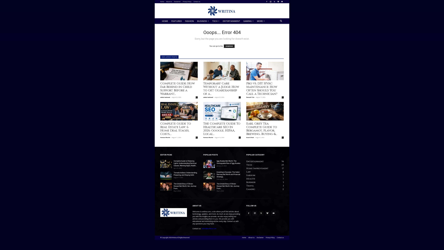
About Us (169, 1)
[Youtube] (282, 1)
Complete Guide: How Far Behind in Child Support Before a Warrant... (177, 88)
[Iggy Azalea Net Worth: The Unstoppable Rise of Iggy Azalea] (209, 164)
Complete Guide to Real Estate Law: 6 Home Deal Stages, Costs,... (175, 129)
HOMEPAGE (229, 46)
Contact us (197, 1)
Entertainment (231, 21)
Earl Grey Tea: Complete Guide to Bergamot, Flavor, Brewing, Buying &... (261, 129)
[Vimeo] (278, 1)
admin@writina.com (208, 228)
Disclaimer (177, 1)
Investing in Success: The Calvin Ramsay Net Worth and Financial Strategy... (228, 174)
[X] (274, 1)
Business (202, 21)
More (260, 21)
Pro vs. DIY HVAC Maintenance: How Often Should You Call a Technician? (262, 88)
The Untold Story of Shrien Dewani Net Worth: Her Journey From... (185, 186)
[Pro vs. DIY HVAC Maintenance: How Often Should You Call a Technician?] (265, 71)
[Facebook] (266, 1)
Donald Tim (250, 97)
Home (162, 1)
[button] (281, 21)
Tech (214, 21)
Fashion (189, 21)
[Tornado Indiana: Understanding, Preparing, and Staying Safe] (166, 176)
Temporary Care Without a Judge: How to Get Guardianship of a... (221, 88)
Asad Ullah (250, 137)
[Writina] (222, 11)
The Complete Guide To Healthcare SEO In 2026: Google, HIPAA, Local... (221, 129)
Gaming (247, 21)
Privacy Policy (187, 1)
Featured (176, 21)
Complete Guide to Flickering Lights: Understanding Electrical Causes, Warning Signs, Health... (185, 163)
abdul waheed (165, 97)
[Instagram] (270, 1)
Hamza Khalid (165, 137)
